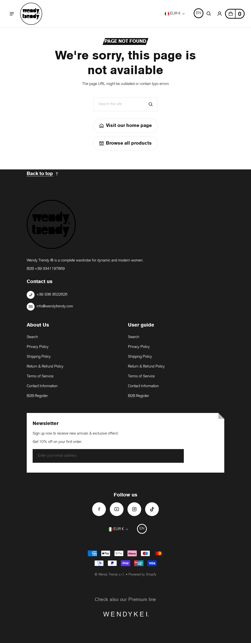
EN (198, 13)
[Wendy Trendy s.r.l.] (31, 14)
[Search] (151, 104)
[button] (208, 13)
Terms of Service (40, 376)
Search (32, 337)
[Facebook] (99, 509)
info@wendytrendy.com (55, 306)
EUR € (175, 13)
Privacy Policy (38, 347)
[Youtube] (117, 509)
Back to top (40, 174)
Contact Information (42, 386)
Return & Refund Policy (45, 367)
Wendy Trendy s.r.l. (111, 574)
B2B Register (37, 396)
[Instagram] (134, 509)
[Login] (219, 13)
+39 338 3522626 (52, 295)
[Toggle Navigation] (11, 13)
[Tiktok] (152, 509)
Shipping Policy (39, 357)
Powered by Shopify (142, 574)
